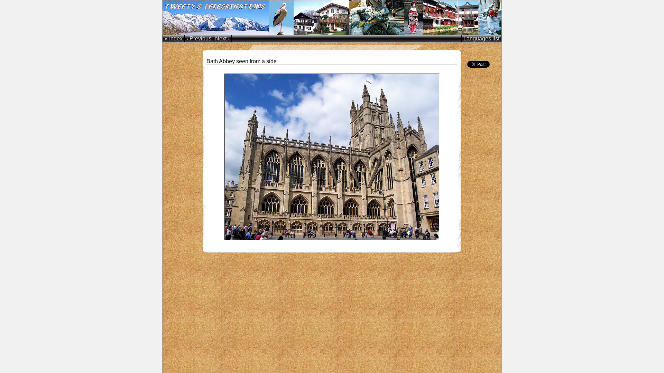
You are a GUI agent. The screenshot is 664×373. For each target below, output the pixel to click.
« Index (174, 38)
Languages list (481, 38)
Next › (222, 38)
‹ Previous (198, 38)
